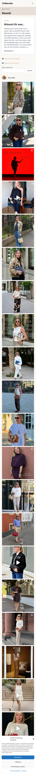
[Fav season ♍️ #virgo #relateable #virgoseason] (18, 98)
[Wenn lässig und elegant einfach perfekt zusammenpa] (18, 297)
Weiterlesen (9, 51)
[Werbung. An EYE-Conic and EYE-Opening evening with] (18, 164)
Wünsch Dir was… (14, 24)
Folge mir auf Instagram (12, 59)
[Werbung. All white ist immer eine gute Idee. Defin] (18, 363)
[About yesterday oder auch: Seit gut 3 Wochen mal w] (18, 662)
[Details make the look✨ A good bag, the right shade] (18, 131)
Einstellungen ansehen (18, 766)
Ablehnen (18, 762)
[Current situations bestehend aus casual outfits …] (18, 231)
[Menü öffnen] (32, 3)
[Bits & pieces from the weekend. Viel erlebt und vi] (18, 529)
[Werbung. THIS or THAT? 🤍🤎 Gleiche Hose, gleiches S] (18, 496)
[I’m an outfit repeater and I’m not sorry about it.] (18, 695)
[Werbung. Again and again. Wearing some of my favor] (18, 629)
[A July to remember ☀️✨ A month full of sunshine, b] (18, 728)
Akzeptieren (18, 757)
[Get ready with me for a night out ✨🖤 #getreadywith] (18, 197)
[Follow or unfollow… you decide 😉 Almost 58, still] (18, 330)
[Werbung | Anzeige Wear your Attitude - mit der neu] (18, 562)
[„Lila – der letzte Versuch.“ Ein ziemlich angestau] (18, 463)
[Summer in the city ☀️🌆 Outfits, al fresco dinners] (18, 396)
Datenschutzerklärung (15, 770)
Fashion (6, 20)
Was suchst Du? (7, 67)
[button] (33, 739)
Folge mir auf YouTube (11, 63)
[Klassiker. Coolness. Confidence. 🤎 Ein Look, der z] (18, 264)
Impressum (24, 770)
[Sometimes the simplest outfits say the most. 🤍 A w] (18, 430)
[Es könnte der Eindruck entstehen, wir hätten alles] (18, 596)
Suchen (29, 70)
